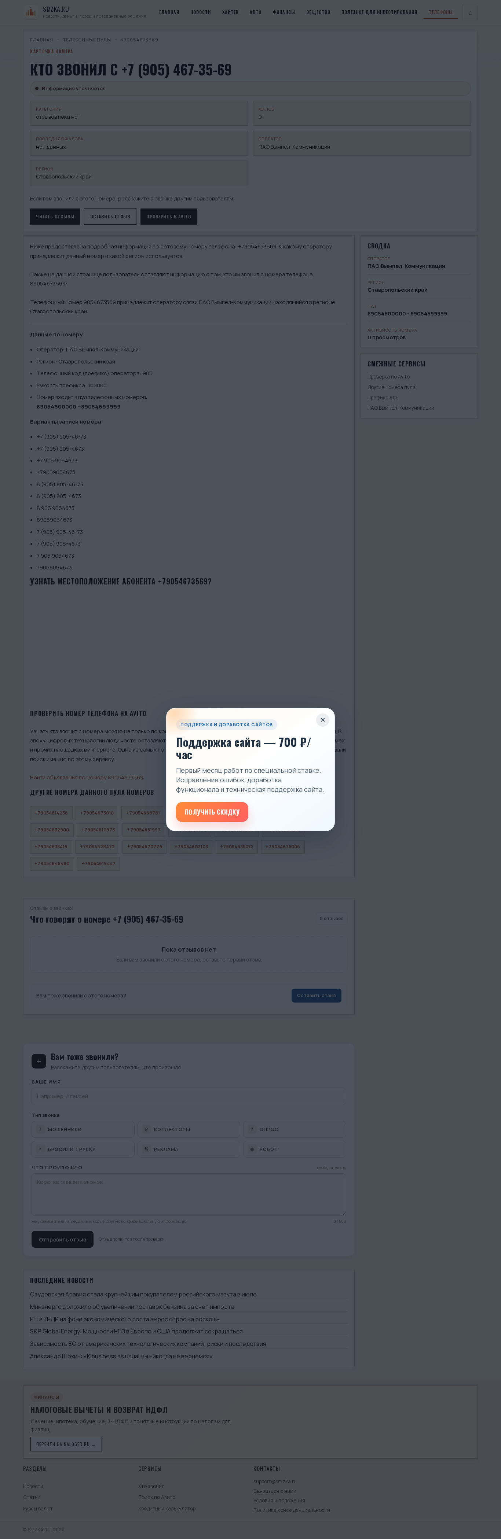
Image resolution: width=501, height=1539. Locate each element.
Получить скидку (212, 811)
